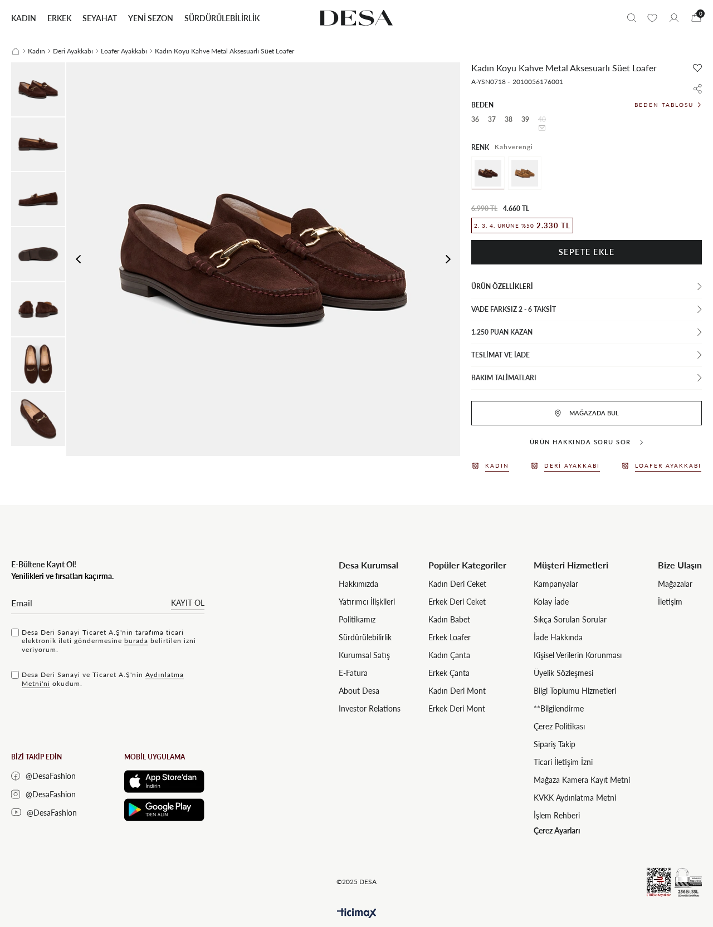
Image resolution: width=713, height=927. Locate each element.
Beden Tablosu (664, 104)
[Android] (164, 809)
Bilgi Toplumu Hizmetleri (575, 690)
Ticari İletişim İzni (563, 762)
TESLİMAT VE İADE (500, 355)
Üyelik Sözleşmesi (563, 673)
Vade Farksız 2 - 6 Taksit (513, 309)
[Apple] (164, 781)
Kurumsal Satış (364, 655)
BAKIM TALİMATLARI (503, 378)
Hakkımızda (358, 583)
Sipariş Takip (554, 744)
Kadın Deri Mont (457, 690)
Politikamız (357, 619)
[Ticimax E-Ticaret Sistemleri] (357, 913)
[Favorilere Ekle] (697, 67)
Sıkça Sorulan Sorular (570, 619)
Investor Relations (370, 708)
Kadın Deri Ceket (457, 583)
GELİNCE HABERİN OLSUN (542, 128)
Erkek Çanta (449, 673)
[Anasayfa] (15, 51)
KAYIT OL (187, 602)
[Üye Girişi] (674, 17)
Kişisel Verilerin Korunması (578, 655)
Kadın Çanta (449, 655)
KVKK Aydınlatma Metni (575, 797)
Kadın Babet (449, 619)
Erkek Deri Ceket (457, 601)
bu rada (136, 640)
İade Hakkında (558, 637)
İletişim (670, 601)
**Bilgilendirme (559, 708)
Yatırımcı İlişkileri (367, 601)
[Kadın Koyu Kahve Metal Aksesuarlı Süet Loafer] (488, 173)
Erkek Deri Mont (456, 708)
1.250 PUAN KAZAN (502, 332)
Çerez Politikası (559, 726)
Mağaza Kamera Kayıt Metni (582, 779)
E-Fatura (353, 673)
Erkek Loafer (449, 637)
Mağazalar (675, 583)
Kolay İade (551, 601)
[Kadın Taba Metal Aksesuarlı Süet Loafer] (524, 173)
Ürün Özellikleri (502, 286)
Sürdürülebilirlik (365, 637)
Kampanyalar (556, 583)
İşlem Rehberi (557, 815)
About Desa (359, 690)
